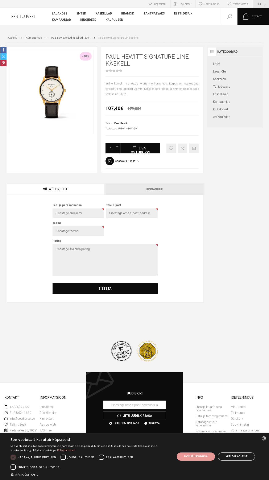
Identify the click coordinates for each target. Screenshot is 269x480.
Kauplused (114, 19)
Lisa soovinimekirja (171, 148)
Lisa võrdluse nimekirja (182, 148)
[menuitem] (57, 407)
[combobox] (264, 438)
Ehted (216, 64)
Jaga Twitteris (3, 56)
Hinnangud (154, 189)
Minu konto (238, 407)
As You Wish (221, 117)
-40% (85, 56)
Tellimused (238, 412)
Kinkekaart (47, 418)
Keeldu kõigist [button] (236, 456)
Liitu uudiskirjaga (126, 423)
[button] (90, 474)
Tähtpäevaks (221, 86)
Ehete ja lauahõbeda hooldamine (208, 408)
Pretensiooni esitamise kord (210, 433)
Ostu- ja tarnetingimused (211, 416)
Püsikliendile (48, 412)
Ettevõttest (47, 407)
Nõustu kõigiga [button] (196, 456)
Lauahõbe (219, 71)
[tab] (55, 189)
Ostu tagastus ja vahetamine (206, 423)
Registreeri (160, 4)
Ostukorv (237, 418)
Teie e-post (113, 205)
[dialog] (134, 456)
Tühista (154, 423)
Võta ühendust (55, 189)
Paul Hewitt (121, 123)
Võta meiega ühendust (245, 430)
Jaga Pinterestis (3, 63)
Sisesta (105, 288)
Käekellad (219, 79)
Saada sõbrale (194, 148)
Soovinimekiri (240, 424)
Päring (57, 240)
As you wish (48, 424)
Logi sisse (185, 4)
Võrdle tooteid (240, 4)
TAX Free (45, 430)
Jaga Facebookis (3, 50)
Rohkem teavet (66, 450)
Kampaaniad (221, 101)
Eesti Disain (220, 94)
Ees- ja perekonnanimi (68, 205)
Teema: (57, 222)
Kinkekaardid (221, 109)
